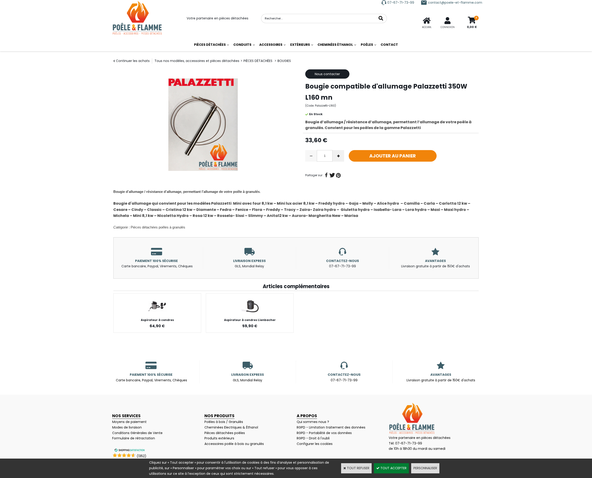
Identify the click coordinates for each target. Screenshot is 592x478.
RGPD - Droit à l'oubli (313, 438)
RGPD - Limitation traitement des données (331, 427)
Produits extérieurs (219, 438)
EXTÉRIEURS (300, 44)
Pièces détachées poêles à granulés (158, 227)
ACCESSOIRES (270, 44)
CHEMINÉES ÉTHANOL (335, 44)
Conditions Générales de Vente (137, 433)
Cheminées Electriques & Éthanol (231, 427)
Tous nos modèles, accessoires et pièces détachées (196, 61)
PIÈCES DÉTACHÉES (210, 44)
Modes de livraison (127, 427)
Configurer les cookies (315, 443)
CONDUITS (242, 44)
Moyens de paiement (129, 421)
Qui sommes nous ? (313, 421)
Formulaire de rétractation (133, 438)
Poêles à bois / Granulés (223, 421)
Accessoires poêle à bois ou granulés (234, 443)
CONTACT (389, 44)
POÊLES (367, 44)
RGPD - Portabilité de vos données (324, 433)
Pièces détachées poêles (224, 433)
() (141, 456)
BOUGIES (284, 61)
